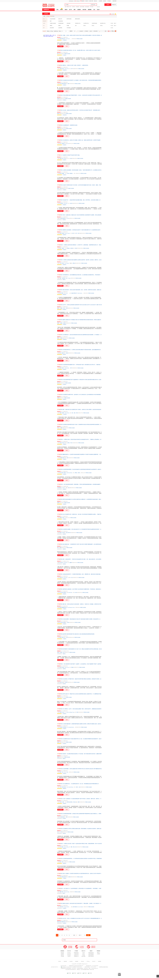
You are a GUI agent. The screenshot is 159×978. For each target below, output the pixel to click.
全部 (44, 16)
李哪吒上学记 (69, 6)
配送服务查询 (76, 952)
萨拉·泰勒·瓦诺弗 (62, 622)
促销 (91, 31)
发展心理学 (60, 18)
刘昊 (72, 412)
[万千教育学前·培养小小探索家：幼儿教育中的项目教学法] (49, 879)
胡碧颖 (58, 397)
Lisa (64, 562)
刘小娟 (75, 592)
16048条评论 (64, 70)
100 (74, 935)
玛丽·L (60, 278)
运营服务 (98, 953)
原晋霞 (69, 876)
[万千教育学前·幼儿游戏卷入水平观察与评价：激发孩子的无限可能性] (49, 684)
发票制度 (62, 953)
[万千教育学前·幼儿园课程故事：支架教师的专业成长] (49, 131)
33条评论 (63, 758)
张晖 (73, 233)
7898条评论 (64, 788)
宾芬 (64, 652)
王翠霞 (58, 697)
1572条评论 (64, 638)
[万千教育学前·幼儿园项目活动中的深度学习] (49, 86)
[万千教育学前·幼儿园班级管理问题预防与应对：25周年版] (49, 370)
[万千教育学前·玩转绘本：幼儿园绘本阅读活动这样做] (49, 759)
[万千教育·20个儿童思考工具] (49, 160)
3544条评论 (64, 504)
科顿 (66, 607)
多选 (112, 23)
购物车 (108, 4)
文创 (94, 9)
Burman (66, 562)
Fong (73, 712)
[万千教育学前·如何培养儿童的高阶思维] (49, 639)
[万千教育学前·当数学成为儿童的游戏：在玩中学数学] (49, 595)
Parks (71, 592)
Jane (69, 712)
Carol (65, 263)
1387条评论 (64, 249)
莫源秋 (59, 25)
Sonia (68, 607)
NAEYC (63, 487)
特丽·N (60, 772)
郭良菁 (66, 682)
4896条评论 (64, 294)
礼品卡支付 (69, 953)
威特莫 (63, 248)
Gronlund (81, 906)
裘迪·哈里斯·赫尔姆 (62, 876)
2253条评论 (64, 474)
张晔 (58, 547)
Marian (66, 412)
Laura (68, 143)
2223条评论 (64, 698)
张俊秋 (60, 547)
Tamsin (66, 233)
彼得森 (72, 248)
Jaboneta (80, 293)
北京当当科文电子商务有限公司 (70, 969)
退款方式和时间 (91, 956)
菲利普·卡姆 (61, 158)
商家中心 (98, 952)
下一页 (76, 935)
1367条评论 (64, 189)
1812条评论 (64, 623)
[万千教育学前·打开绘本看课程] (49, 101)
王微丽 (61, 427)
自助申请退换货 (91, 953)
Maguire (71, 712)
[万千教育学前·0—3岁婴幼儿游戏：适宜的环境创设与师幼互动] (49, 445)
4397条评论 (64, 519)
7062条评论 (64, 369)
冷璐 (71, 158)
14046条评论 (64, 339)
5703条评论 (64, 174)
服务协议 (62, 955)
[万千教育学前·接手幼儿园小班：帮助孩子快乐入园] (49, 699)
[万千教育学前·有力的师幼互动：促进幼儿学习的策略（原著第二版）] (49, 146)
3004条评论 (64, 713)
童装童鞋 (89, 9)
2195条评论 (64, 773)
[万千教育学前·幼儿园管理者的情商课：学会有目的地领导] (49, 475)
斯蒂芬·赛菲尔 (61, 637)
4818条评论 (64, 429)
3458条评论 (64, 399)
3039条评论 (64, 743)
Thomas (65, 906)
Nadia (78, 293)
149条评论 (64, 668)
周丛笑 (58, 652)
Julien (66, 667)
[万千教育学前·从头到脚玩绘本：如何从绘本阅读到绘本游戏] (49, 340)
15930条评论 (64, 40)
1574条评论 (64, 608)
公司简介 (59, 961)
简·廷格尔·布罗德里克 (63, 727)
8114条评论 (64, 55)
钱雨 (68, 83)
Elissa (69, 472)
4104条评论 (64, 159)
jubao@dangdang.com (94, 968)
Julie (64, 203)
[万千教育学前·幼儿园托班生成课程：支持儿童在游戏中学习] (49, 535)
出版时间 (55, 31)
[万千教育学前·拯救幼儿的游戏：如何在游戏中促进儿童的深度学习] (49, 909)
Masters (69, 278)
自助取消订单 (76, 955)
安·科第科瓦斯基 (62, 218)
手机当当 (82, 961)
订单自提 (83, 955)
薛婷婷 (61, 652)
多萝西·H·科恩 (61, 517)
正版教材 (79, 9)
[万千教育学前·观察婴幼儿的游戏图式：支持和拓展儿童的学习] (49, 235)
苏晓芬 (58, 323)
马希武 (77, 787)
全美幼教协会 (59, 487)
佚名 (76, 25)
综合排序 (44, 31)
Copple (68, 263)
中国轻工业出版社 (53, 23)
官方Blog (88, 961)
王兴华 (67, 637)
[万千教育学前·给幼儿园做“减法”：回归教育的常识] (49, 550)
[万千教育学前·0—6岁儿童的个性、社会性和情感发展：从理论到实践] (49, 894)
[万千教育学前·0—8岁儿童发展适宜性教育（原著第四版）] (49, 490)
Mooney (72, 787)
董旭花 (51, 25)
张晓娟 (61, 323)
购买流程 (62, 952)
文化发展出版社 (61, 23)
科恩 (62, 861)
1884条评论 (64, 264)
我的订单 (114, 4)
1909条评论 (64, 489)
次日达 (83, 953)
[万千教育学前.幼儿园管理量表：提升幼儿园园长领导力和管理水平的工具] (49, 774)
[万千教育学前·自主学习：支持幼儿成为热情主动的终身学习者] (49, 310)
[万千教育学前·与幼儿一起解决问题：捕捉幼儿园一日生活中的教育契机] (49, 220)
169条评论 (64, 833)
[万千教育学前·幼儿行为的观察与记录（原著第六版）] (49, 520)
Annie (64, 577)
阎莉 (67, 308)
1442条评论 (64, 923)
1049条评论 (64, 848)
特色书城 (84, 9)
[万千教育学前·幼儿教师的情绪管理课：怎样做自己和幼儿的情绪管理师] (49, 819)
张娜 (74, 412)
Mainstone (70, 607)
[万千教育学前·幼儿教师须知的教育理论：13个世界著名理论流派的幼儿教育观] (49, 864)
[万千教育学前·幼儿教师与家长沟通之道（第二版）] (49, 56)
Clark (68, 68)
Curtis (67, 293)
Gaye (79, 906)
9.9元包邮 (91, 6)
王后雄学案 (60, 27)
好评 (51, 31)
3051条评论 (64, 728)
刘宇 (72, 68)
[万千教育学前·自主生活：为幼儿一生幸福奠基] (49, 924)
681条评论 (64, 683)
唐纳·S (60, 248)
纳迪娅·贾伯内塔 (74, 293)
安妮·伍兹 (61, 577)
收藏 (67, 46)
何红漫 (58, 427)
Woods (66, 577)
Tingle (70, 727)
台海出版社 (68, 23)
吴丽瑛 (64, 323)
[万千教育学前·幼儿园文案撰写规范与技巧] (49, 385)
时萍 (76, 233)
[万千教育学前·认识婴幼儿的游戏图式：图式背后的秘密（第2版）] (49, 175)
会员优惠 (62, 956)
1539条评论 (64, 444)
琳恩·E (60, 861)
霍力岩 (93, 25)
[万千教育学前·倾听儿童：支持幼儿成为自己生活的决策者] (49, 610)
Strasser (68, 38)
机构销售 (76, 961)
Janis (66, 38)
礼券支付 (69, 956)
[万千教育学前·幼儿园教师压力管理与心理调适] (49, 834)
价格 (59, 31)
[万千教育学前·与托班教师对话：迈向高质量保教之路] (49, 280)
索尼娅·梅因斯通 (62, 607)
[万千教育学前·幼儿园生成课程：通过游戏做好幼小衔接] (49, 624)
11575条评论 (64, 414)
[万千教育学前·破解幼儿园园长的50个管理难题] (49, 325)
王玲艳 (75, 248)
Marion (68, 412)
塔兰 (63, 772)
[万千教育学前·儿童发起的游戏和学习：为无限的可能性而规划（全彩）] (49, 580)
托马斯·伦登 (61, 906)
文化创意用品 (60, 21)
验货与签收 (83, 956)
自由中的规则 (82, 6)
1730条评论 (64, 459)
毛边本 (98, 9)
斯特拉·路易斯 (61, 173)
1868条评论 (64, 863)
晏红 (58, 53)
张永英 (71, 203)
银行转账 (69, 955)
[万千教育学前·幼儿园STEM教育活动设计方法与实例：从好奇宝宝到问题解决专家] (49, 190)
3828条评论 (64, 234)
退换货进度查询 (91, 955)
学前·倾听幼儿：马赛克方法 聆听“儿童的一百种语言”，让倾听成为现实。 (73, 65)
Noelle (69, 592)
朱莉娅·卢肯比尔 (62, 442)
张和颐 (68, 442)
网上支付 (69, 952)
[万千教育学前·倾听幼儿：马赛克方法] (49, 71)
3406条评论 (64, 803)
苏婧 (67, 457)
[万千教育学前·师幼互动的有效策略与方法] (49, 505)
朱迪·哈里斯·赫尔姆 (62, 83)
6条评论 (63, 893)
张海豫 (68, 25)
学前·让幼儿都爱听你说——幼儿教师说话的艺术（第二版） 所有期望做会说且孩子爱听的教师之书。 (78, 783)
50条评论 (63, 279)
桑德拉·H (68, 248)
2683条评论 (64, 593)
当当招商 (71, 961)
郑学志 (101, 25)
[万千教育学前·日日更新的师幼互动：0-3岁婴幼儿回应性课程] (49, 355)
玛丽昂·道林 (61, 891)
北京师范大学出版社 (86, 23)
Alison (66, 68)
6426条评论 (64, 204)
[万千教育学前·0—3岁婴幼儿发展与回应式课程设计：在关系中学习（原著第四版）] (49, 250)
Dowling (67, 891)
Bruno (71, 472)
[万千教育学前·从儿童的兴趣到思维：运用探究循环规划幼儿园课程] (49, 729)
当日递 (83, 952)
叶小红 (68, 218)
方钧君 (68, 622)
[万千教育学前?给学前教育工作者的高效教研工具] (49, 654)
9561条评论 (64, 144)
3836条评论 (64, 309)
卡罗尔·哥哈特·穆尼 (62, 787)
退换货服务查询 (91, 952)
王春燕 (58, 128)
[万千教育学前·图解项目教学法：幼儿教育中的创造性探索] (49, 460)
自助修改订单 (76, 956)
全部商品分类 (46, 9)
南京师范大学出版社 (103, 23)
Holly (67, 472)
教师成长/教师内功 (78, 18)
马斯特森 (63, 278)
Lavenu (68, 667)
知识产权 (93, 961)
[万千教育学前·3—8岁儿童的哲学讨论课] (49, 669)
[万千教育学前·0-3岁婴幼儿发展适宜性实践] (49, 265)
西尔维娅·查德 (61, 457)
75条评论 (63, 653)
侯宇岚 (58, 188)
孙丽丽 (70, 562)
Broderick (72, 727)
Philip (65, 158)
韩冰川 (84, 25)
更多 (114, 23)
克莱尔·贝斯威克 (70, 173)
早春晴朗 (77, 6)
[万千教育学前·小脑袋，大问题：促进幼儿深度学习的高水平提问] (49, 41)
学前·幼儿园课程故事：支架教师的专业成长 (67, 125)
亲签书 (66, 9)
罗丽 (77, 412)
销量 (48, 31)
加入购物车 (60, 46)
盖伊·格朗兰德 (75, 906)
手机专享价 (96, 31)
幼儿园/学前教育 (52, 18)
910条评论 (64, 219)
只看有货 (86, 31)
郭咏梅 (58, 757)
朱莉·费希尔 (61, 203)
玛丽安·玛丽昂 (61, 412)
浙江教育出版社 (94, 23)
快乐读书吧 (52, 27)
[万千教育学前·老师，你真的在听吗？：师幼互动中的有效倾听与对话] (49, 565)
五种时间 (73, 6)
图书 (57, 9)
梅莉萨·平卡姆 (61, 532)
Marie (66, 278)
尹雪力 (71, 442)
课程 (74, 9)
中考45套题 (69, 27)
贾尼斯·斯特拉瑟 (62, 38)
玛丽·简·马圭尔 (61, 712)
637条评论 (64, 818)
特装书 (61, 9)
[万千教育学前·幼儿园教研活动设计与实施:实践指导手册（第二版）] (49, 744)
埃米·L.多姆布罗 (62, 143)
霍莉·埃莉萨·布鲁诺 (62, 472)
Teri (64, 772)
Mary (67, 712)
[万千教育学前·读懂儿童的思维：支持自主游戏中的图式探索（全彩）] (49, 295)
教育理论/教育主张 (70, 18)
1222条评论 (64, 908)
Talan (67, 772)
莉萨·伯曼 (61, 562)
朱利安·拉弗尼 (61, 667)
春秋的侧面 (87, 6)
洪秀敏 (73, 263)
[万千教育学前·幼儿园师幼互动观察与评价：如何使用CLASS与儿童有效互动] (49, 400)
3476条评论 (64, 324)
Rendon (68, 906)
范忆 (78, 233)
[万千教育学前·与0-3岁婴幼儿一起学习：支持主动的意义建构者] (49, 714)
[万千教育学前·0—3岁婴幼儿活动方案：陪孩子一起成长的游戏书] (49, 849)
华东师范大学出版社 (78, 23)
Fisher (67, 203)
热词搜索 (99, 961)
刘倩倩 (79, 472)
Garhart (69, 787)
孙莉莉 (58, 98)
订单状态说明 (76, 953)
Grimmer (68, 233)
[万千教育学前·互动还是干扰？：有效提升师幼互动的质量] (49, 205)
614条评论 (64, 354)
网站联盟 (65, 961)
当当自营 (81, 31)
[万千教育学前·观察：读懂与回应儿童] (49, 415)
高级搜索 (98, 6)
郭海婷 (72, 667)
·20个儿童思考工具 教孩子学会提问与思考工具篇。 (68, 155)
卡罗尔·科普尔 (61, 263)
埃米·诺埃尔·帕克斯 (62, 592)
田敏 (61, 188)
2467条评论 (64, 384)
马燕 (79, 787)
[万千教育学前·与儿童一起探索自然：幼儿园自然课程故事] (49, 804)
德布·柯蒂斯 (61, 293)
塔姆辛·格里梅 (61, 233)
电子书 (70, 9)
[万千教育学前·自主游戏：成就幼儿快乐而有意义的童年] (49, 116)
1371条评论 (64, 878)
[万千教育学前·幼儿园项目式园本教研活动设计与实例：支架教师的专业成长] (49, 430)
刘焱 (68, 487)
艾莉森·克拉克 (61, 68)
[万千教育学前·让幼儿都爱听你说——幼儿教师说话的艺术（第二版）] (49, 789)
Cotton (74, 607)
